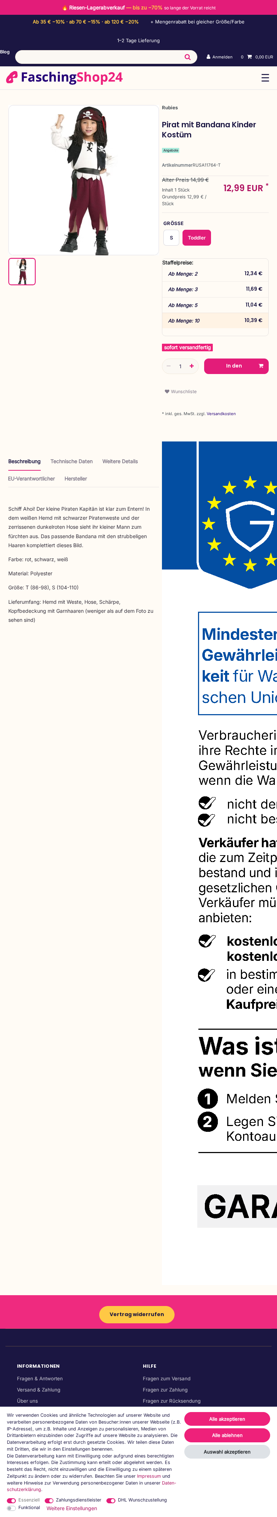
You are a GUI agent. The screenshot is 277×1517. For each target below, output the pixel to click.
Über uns (27, 1401)
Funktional (29, 1507)
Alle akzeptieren (227, 1419)
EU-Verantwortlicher (31, 478)
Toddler (197, 238)
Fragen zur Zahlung (165, 1390)
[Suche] (187, 56)
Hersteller (76, 478)
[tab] (24, 464)
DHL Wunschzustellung (142, 1500)
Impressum (149, 1476)
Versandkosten (221, 413)
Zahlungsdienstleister (78, 1500)
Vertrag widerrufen (137, 1314)
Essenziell (29, 1500)
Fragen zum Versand (166, 1378)
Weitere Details (120, 461)
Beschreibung (24, 461)
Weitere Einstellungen (72, 1508)
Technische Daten (71, 461)
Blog (5, 51)
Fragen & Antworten (40, 1378)
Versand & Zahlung (38, 1390)
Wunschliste (183, 391)
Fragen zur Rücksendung (172, 1401)
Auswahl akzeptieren (227, 1452)
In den (234, 365)
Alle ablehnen (227, 1435)
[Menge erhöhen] (192, 366)
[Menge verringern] (169, 366)
